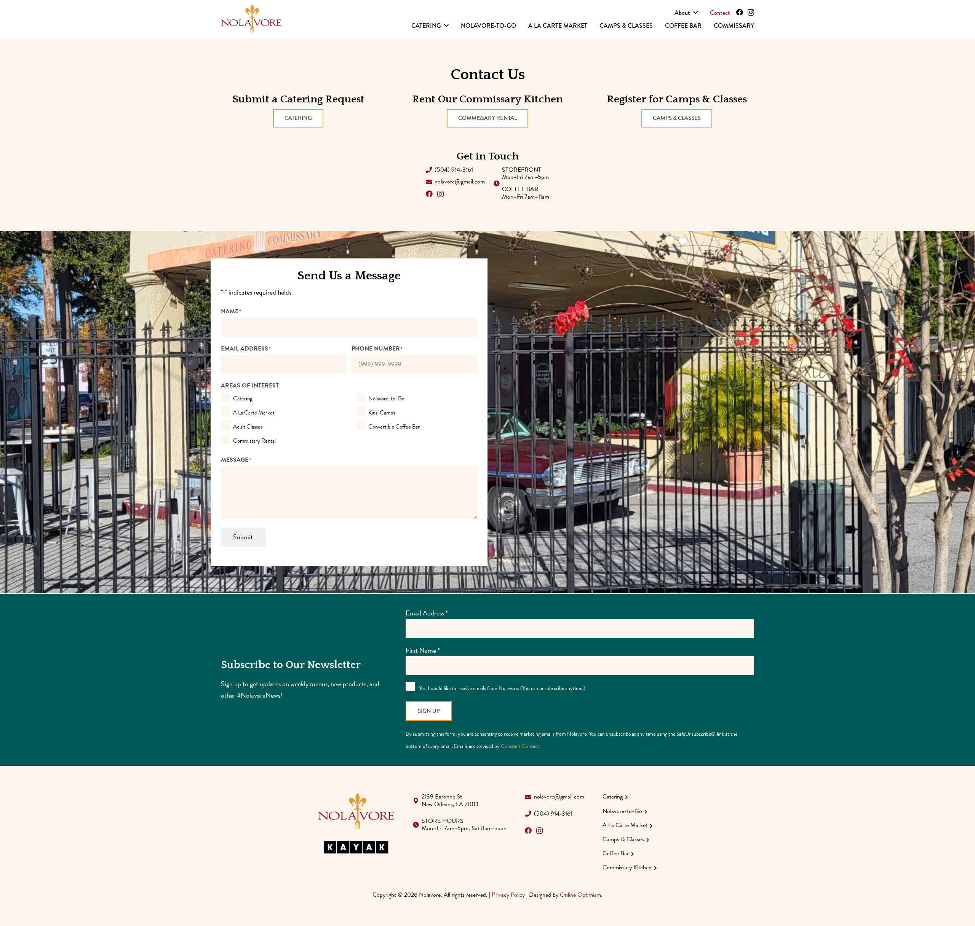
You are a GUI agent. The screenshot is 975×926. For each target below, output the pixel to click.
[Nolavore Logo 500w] (251, 19)
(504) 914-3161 (454, 169)
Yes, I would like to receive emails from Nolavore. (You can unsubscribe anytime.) (501, 688)
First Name (423, 650)
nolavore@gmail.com (460, 181)
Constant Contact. (520, 746)
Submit (243, 537)
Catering (243, 398)
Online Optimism (580, 894)
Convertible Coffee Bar (394, 426)
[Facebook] (739, 12)
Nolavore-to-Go (386, 398)
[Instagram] (751, 12)
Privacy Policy (508, 894)
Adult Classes (247, 426)
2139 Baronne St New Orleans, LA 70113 (450, 800)
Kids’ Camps (381, 412)
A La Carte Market (254, 412)
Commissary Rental (254, 441)
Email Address (427, 613)
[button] (695, 12)
